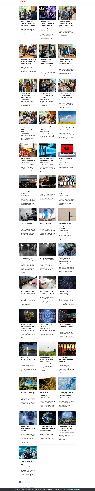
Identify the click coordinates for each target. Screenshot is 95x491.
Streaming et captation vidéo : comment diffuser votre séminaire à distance (28, 23)
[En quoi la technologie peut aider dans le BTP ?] (47, 249)
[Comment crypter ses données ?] (47, 316)
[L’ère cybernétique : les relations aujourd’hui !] (67, 418)
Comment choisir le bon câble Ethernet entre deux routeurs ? (28, 293)
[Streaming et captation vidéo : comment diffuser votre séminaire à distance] (28, 13)
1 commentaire (51, 68)
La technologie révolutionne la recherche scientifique (28, 428)
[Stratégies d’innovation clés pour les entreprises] (47, 282)
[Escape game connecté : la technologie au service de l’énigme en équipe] (28, 51)
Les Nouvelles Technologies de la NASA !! (28, 359)
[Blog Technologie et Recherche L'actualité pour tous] (22, 2)
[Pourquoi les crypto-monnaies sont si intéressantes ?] (67, 282)
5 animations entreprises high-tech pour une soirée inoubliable (47, 127)
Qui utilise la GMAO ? (46, 190)
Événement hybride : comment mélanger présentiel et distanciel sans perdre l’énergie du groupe (47, 63)
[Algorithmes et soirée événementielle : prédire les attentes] (47, 85)
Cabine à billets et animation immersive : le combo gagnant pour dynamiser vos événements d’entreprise (47, 25)
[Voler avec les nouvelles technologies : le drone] (47, 349)
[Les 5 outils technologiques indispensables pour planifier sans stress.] (28, 117)
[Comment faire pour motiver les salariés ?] (47, 214)
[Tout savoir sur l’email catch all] (67, 150)
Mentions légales (26, 487)
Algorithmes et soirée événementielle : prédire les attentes (46, 95)
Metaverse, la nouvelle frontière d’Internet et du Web (27, 462)
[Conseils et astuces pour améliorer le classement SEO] (67, 181)
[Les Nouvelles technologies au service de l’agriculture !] (47, 383)
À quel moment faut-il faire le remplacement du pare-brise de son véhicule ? (66, 259)
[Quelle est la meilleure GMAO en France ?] (28, 214)
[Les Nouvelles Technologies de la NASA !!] (28, 349)
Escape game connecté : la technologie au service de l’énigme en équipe (28, 61)
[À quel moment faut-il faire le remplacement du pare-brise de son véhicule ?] (67, 249)
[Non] (93, 489)
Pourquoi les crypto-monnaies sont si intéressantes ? (65, 293)
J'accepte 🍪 (71, 489)
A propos (20, 487)
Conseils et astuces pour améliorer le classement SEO (66, 191)
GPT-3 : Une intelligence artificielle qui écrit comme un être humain (66, 326)
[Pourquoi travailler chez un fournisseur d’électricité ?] (67, 117)
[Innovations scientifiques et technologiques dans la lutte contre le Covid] (67, 383)
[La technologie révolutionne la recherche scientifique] (28, 418)
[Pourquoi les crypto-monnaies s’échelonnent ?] (28, 316)
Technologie (66, 1)
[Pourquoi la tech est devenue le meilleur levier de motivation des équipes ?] (67, 85)
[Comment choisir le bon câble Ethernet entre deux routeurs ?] (28, 282)
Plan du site (32, 487)
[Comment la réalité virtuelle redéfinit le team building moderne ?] (28, 85)
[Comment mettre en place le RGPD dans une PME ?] (47, 150)
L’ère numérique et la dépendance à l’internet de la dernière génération (47, 428)
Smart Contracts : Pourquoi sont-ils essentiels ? (25, 191)
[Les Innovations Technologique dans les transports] (67, 349)
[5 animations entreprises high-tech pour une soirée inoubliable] (47, 117)
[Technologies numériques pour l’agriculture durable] (28, 383)
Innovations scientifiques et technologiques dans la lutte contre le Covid (66, 393)
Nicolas (23, 27)
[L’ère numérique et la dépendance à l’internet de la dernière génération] (47, 418)
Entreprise (56, 1)
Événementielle (73, 1)
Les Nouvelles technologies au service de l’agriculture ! (47, 393)
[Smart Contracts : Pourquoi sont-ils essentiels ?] (28, 181)
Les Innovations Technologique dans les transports (66, 359)
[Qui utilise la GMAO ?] (47, 181)
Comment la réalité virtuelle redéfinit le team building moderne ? (28, 95)
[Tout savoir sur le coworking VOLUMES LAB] (28, 150)
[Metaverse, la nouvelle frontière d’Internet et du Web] (28, 452)
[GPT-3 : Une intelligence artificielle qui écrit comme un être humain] (67, 316)
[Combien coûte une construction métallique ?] (28, 249)
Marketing (61, 1)
